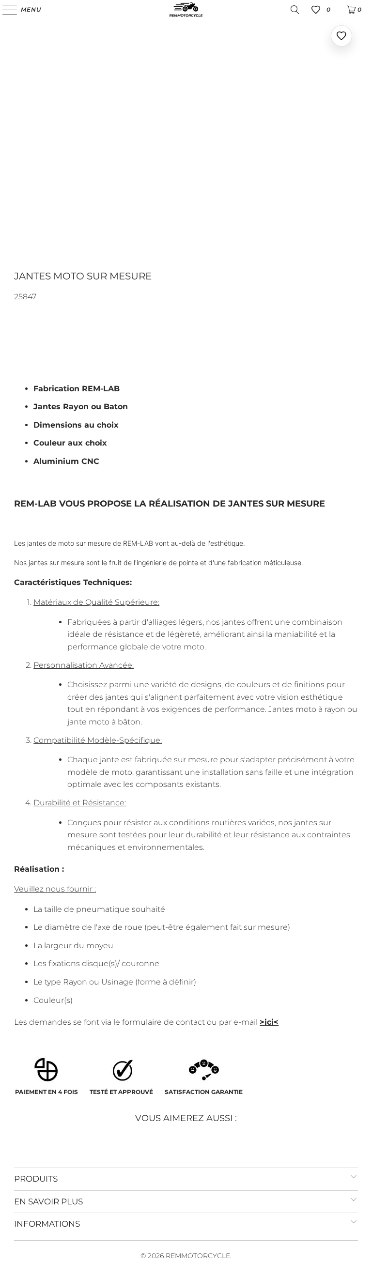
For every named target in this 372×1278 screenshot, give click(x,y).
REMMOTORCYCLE (198, 1255)
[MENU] (5, 9)
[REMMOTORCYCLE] (186, 9)
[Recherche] (295, 9)
